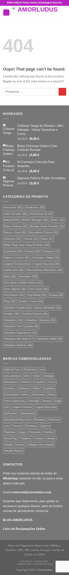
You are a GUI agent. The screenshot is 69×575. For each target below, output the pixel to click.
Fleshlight (33, 400)
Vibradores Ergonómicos (20, 332)
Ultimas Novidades (47, 307)
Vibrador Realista (13, 450)
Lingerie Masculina (46, 263)
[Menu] (6, 12)
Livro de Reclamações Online (24, 528)
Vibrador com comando (41, 444)
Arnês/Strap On (41, 213)
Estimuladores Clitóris (16, 394)
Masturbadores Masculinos (44, 270)
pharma (45, 426)
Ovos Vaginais (14, 289)
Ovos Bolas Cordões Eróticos (23, 282)
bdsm (27, 375)
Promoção (34, 432)
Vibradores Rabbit (49, 338)
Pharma (56, 295)
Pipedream (10, 432)
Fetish (51, 394)
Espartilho (49, 388)
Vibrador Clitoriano (14, 444)
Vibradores (13, 320)
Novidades (28, 276)
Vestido (39, 438)
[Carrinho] (64, 12)
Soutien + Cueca (31, 301)
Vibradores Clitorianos (40, 320)
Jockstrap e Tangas (45, 257)
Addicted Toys (12, 369)
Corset (51, 382)
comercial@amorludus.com (31, 492)
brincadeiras (10, 382)
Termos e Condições (34, 561)
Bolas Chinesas (15, 226)
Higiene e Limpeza (16, 257)
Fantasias (51, 251)
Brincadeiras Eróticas (43, 232)
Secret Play (10, 438)
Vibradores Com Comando (21, 326)
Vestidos (11, 313)
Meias (10, 276)
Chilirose (26, 382)
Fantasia (32, 251)
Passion (17, 426)
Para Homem (14, 295)
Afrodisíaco (30, 369)
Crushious (9, 388)
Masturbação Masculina (17, 419)
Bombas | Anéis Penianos (47, 226)
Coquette (39, 382)
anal (42, 369)
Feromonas (38, 394)
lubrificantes (10, 413)
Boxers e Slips (14, 232)
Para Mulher (36, 295)
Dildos (47, 238)
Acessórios (12, 207)
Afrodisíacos (34, 207)
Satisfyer (49, 432)
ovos (6, 426)
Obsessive (54, 419)
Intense (47, 400)
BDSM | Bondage (35, 220)
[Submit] (62, 91)
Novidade (39, 419)
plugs (22, 432)
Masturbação (28, 413)
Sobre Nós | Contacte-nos (35, 564)
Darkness (24, 388)
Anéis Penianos (15, 213)
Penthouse (32, 426)
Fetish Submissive (14, 400)
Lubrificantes (13, 270)
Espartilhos (12, 251)
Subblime (26, 438)
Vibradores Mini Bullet (18, 338)
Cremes (30, 238)
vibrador (51, 438)
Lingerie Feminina (17, 263)
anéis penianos (12, 375)
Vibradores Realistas (18, 345)
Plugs (9, 301)
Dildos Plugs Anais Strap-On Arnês (26, 245)
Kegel (58, 400)
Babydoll (11, 220)
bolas (37, 375)
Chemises (12, 238)
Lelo (6, 407)
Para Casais (38, 289)
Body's (57, 220)
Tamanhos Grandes (17, 307)
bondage (48, 375)
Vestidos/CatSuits (34, 313)
